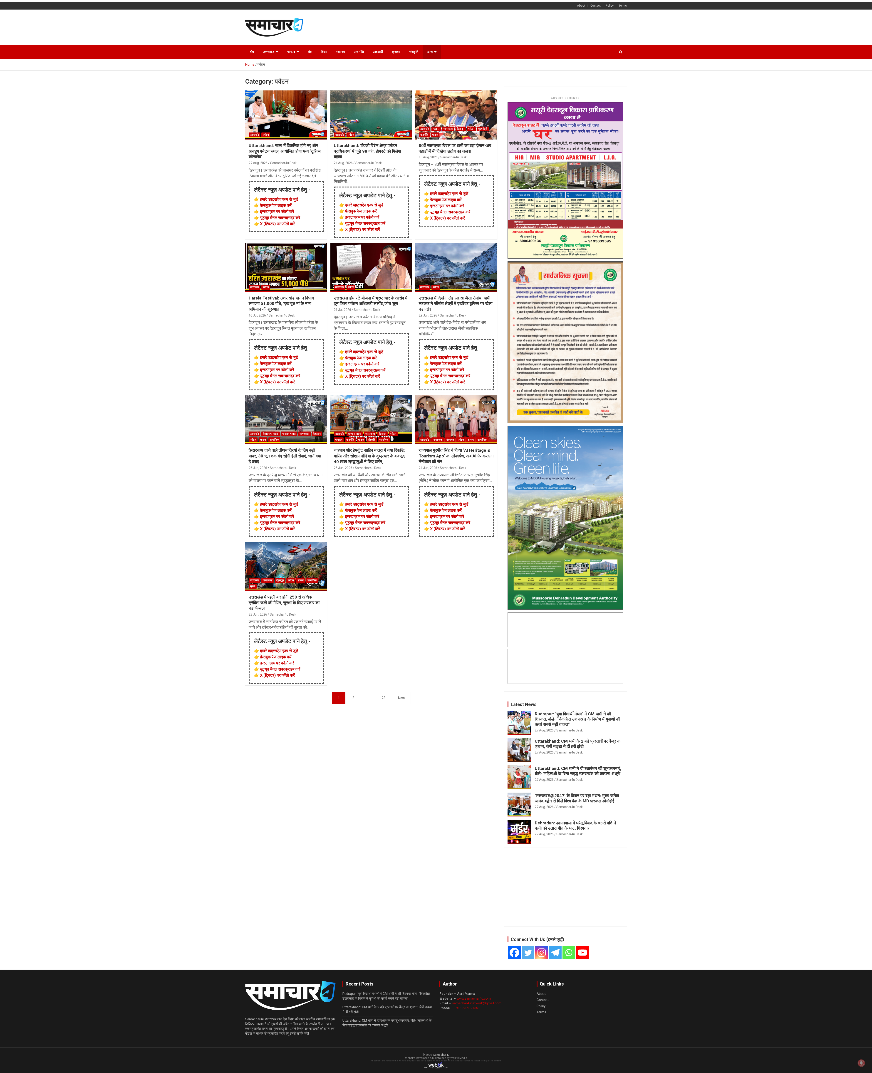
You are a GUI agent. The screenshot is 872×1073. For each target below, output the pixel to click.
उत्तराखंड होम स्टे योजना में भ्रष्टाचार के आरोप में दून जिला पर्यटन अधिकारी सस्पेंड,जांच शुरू (370, 300)
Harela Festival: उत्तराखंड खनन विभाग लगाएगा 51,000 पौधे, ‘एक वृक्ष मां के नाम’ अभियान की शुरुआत (281, 303)
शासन (435, 134)
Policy (610, 5)
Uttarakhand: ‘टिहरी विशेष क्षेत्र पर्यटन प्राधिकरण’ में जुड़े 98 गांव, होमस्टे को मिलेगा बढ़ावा (367, 151)
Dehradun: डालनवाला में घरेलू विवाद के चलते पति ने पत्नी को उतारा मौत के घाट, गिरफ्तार (575, 825)
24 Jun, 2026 (428, 468)
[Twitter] (528, 952)
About (581, 5)
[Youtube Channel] (582, 952)
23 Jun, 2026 (258, 614)
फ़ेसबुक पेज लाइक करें (276, 205)
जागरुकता (448, 128)
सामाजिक (274, 439)
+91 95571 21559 (467, 1008)
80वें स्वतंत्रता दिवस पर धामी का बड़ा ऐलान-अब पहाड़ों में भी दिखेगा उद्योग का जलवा (455, 148)
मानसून (338, 439)
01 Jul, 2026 (342, 310)
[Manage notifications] (861, 1063)
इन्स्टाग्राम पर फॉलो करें (277, 211)
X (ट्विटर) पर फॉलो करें (277, 223)
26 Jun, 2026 (258, 468)
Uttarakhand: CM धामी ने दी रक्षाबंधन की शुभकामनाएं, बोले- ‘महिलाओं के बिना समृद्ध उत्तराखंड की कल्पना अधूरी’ (578, 771)
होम (252, 52)
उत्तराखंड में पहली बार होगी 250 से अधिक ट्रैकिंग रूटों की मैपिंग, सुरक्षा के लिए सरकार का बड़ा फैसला (284, 602)
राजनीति (359, 52)
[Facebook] (514, 952)
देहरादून (460, 128)
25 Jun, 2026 (343, 468)
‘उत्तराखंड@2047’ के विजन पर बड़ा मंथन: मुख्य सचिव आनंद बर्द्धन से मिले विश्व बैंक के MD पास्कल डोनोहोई (577, 798)
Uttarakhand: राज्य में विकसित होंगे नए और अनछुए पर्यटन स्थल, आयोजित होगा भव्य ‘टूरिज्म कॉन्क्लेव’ (285, 151)
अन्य (430, 52)
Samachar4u (441, 1054)
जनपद (291, 52)
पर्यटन (266, 134)
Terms (623, 5)
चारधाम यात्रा (289, 433)
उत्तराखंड (268, 52)
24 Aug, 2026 (343, 163)
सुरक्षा (252, 586)
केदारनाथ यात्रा (270, 433)
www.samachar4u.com (474, 998)
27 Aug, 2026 (258, 163)
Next (401, 698)
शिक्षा (324, 52)
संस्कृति (413, 52)
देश (310, 52)
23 (383, 698)
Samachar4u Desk (283, 163)
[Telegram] (555, 952)
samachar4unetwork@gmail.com (476, 1003)
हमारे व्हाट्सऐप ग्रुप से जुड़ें (279, 199)
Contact (595, 5)
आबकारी (378, 52)
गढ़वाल (436, 128)
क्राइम (396, 52)
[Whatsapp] (568, 952)
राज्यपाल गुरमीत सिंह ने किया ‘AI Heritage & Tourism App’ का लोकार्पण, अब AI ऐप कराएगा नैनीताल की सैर (456, 456)
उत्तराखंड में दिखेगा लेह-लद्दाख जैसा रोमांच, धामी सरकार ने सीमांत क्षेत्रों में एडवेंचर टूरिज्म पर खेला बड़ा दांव (455, 303)
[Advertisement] (544, 26)
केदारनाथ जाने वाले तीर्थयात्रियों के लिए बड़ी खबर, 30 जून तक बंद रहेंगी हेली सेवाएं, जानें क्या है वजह (285, 456)
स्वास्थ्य (340, 52)
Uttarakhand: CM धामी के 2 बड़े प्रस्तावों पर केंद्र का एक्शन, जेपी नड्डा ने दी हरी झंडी (578, 744)
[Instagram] (541, 952)
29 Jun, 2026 (428, 315)
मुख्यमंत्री (482, 128)
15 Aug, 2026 (428, 157)
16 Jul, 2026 (257, 315)
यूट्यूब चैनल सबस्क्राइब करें (280, 217)
